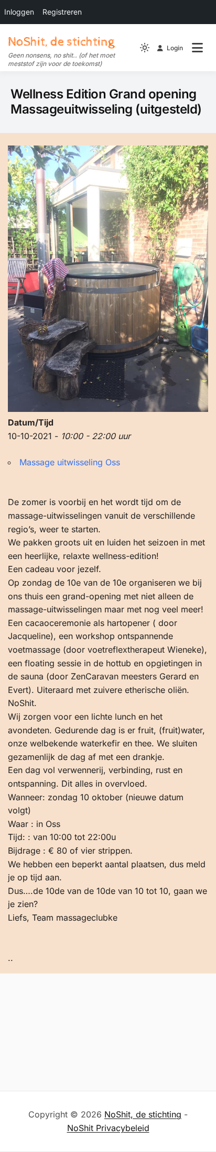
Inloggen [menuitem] (19, 11)
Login (175, 48)
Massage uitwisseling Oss (69, 462)
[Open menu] (197, 47)
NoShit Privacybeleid (108, 1128)
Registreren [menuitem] (62, 11)
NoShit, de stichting (61, 42)
